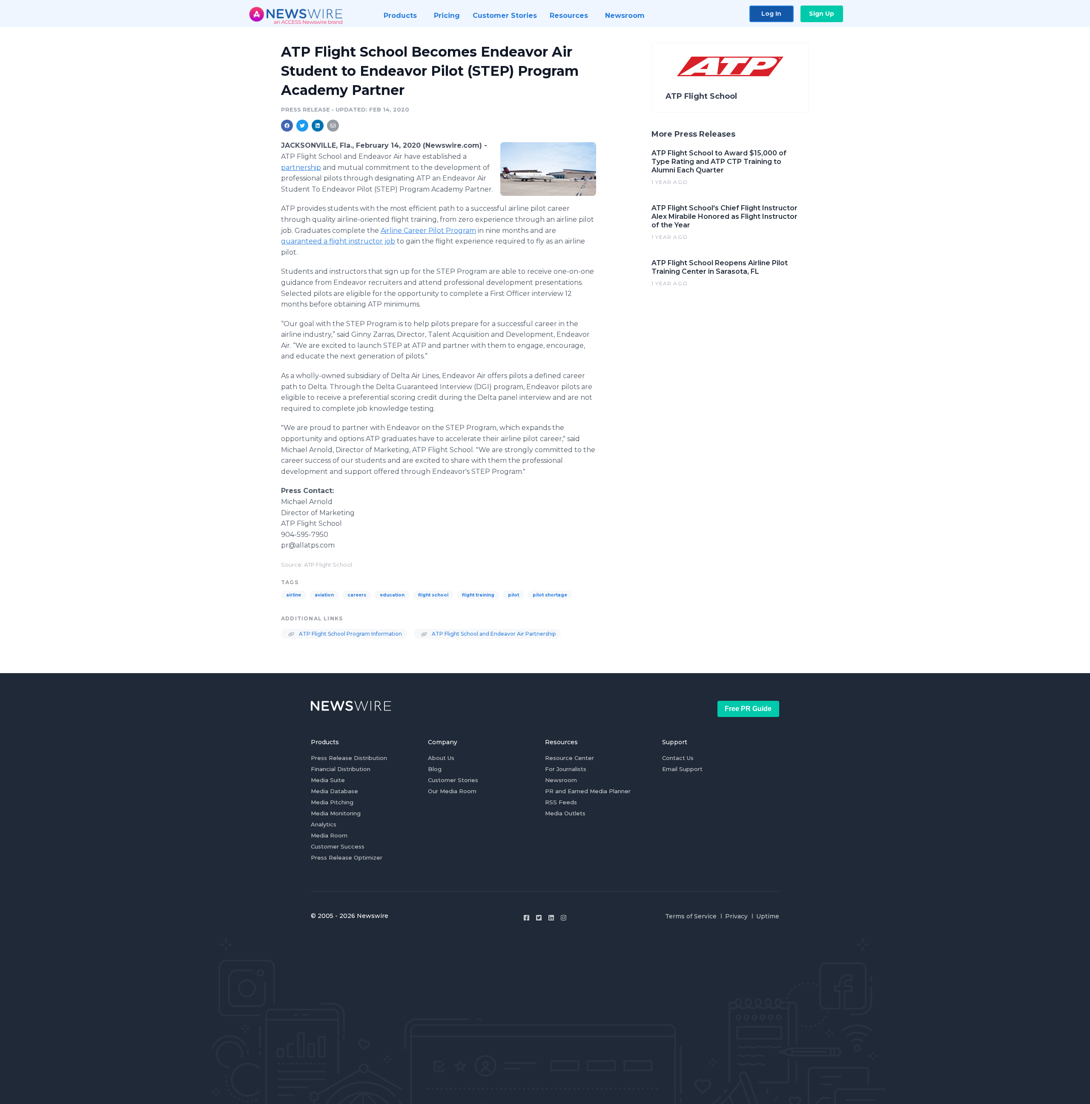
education (392, 595)
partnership (301, 167)
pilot (513, 595)
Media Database (334, 791)
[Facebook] (526, 918)
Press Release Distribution (349, 757)
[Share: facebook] (287, 125)
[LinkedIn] (551, 918)
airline (293, 595)
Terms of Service (691, 916)
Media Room (329, 835)
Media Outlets (565, 813)
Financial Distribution (340, 769)
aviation (324, 595)
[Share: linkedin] (318, 125)
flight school (433, 595)
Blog (435, 769)
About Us (441, 757)
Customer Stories (453, 780)
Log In (771, 13)
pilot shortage (550, 595)
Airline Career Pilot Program (428, 231)
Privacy (736, 916)
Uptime (767, 916)
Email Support (682, 769)
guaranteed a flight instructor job (338, 241)
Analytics (323, 824)
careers (356, 595)
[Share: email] (333, 125)
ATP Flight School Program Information (350, 634)
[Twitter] (539, 918)
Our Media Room (452, 791)
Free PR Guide (748, 708)
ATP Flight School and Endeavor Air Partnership (493, 634)
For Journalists (565, 769)
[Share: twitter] (302, 125)
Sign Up (821, 13)
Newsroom (561, 780)
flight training (478, 595)
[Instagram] (563, 918)
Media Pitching (332, 802)
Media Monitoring (336, 813)
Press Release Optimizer (346, 857)
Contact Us (678, 757)
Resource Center (569, 757)
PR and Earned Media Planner (588, 791)
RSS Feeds (561, 802)
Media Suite (328, 780)
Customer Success (337, 846)
